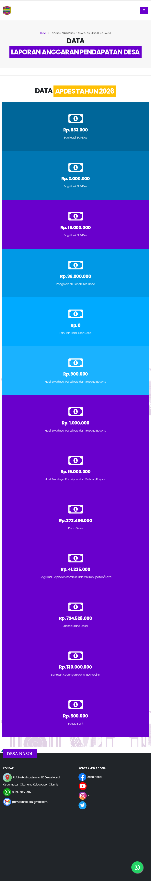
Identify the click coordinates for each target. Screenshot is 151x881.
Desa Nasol (94, 777)
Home (43, 33)
